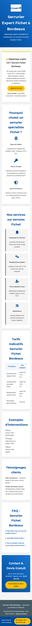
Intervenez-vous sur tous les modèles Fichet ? (15, 532)
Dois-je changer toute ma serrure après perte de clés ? (15, 544)
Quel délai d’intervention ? (15, 538)
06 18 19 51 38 (17, 88)
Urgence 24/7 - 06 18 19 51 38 (21, 621)
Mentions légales (21, 614)
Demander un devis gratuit (16, 585)
